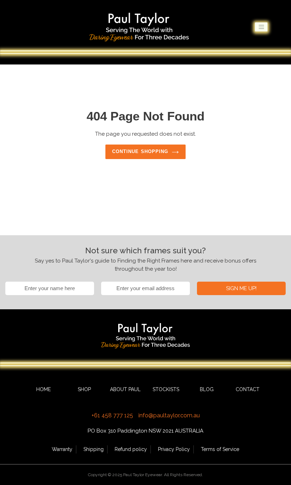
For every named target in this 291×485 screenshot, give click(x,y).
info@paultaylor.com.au (169, 415)
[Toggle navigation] (261, 27)
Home (43, 389)
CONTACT (247, 389)
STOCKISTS (166, 389)
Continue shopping (140, 151)
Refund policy (131, 449)
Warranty (62, 449)
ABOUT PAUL (125, 389)
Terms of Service (220, 449)
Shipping (93, 449)
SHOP (84, 389)
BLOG (207, 389)
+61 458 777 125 (112, 415)
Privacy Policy (174, 449)
